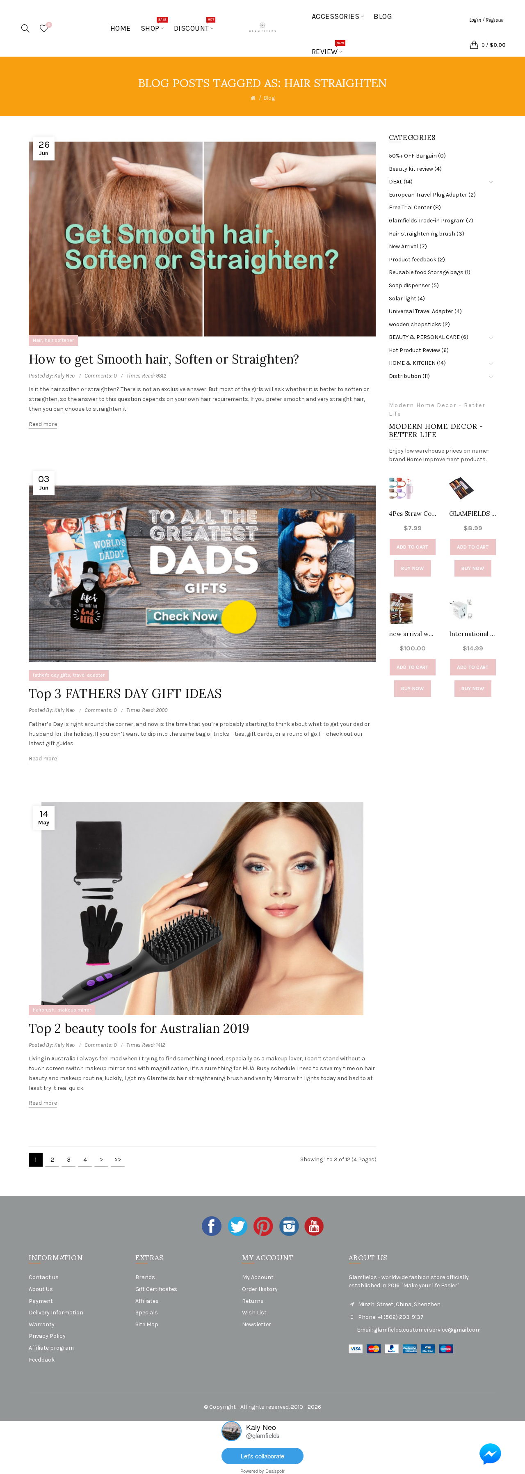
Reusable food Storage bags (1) (429, 272)
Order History (260, 1289)
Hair (37, 340)
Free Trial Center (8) (415, 207)
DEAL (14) (401, 181)
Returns (253, 1301)
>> (117, 1159)
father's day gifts (51, 675)
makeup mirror (74, 1010)
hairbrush (44, 1010)
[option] (413, 593)
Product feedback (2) (417, 259)
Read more (43, 424)
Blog (269, 98)
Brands (145, 1277)
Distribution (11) (409, 376)
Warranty (42, 1324)
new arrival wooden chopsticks (413, 634)
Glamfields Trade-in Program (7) (431, 220)
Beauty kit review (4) (415, 168)
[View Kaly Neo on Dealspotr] (231, 1430)
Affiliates (147, 1301)
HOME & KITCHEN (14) (417, 362)
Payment (41, 1301)
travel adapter (89, 675)
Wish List (254, 1312)
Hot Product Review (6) (419, 350)
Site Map (146, 1324)
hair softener (59, 340)
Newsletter (256, 1324)
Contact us (44, 1277)
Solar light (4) (407, 298)
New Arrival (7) (408, 246)
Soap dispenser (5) (414, 285)
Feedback (42, 1359)
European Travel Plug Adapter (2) (432, 194)
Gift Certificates (156, 1289)
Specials (146, 1312)
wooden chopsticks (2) (419, 324)
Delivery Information (56, 1312)
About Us (41, 1289)
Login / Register (486, 20)
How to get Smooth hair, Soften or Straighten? (164, 359)
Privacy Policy (47, 1335)
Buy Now (412, 568)
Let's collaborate (262, 1455)
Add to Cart (412, 547)
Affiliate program (51, 1347)
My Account (258, 1277)
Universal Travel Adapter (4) (425, 311)
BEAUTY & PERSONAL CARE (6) (428, 337)
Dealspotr (275, 1470)
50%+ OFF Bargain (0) (417, 155)
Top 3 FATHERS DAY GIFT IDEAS (125, 693)
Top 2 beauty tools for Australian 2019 (139, 1028)
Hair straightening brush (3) (426, 233)
